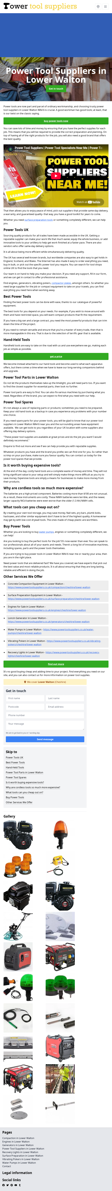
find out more (56, 664)
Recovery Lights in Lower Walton (20, 1152)
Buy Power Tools (15, 797)
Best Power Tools (15, 762)
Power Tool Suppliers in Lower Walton (23, 1148)
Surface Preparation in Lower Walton (22, 1155)
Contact (6, 1166)
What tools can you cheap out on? (24, 792)
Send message (45, 739)
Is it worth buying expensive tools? (25, 782)
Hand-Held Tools (15, 767)
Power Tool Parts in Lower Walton (24, 772)
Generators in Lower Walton (18, 1145)
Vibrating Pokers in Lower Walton (20, 1159)
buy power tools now (56, 121)
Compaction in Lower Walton (18, 1138)
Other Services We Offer (19, 802)
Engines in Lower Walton (16, 1141)
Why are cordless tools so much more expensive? (33, 787)
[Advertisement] (56, 35)
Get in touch (56, 88)
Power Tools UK (14, 757)
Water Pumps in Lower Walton (19, 1162)
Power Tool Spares (16, 777)
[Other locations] (98, 7)
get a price (56, 356)
